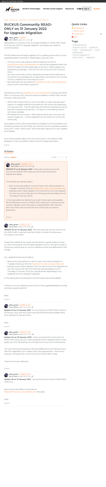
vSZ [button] (97, 50)
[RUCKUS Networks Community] (12, 9)
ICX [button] (75, 50)
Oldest (13, 157)
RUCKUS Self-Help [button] (79, 45)
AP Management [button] (86, 50)
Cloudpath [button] (93, 47)
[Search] (80, 9)
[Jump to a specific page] (65, 157)
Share (6, 145)
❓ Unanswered (87, 34)
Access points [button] (78, 52)
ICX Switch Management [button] (81, 55)
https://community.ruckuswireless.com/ (49, 188)
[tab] (9, 151)
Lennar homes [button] (78, 57)
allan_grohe (13, 38)
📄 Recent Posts (78, 31)
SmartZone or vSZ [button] (79, 47)
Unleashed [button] (90, 57)
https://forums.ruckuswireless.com (37, 93)
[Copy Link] (31, 40)
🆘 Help (74, 37)
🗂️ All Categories (78, 28)
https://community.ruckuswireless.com (23, 65)
